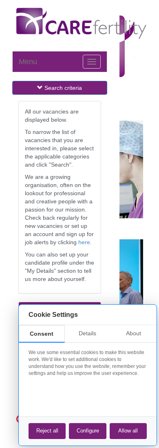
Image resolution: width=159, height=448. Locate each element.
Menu (28, 62)
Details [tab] (87, 333)
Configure (88, 431)
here (84, 242)
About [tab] (133, 333)
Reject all (47, 431)
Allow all (128, 431)
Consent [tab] (41, 333)
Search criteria (63, 88)
